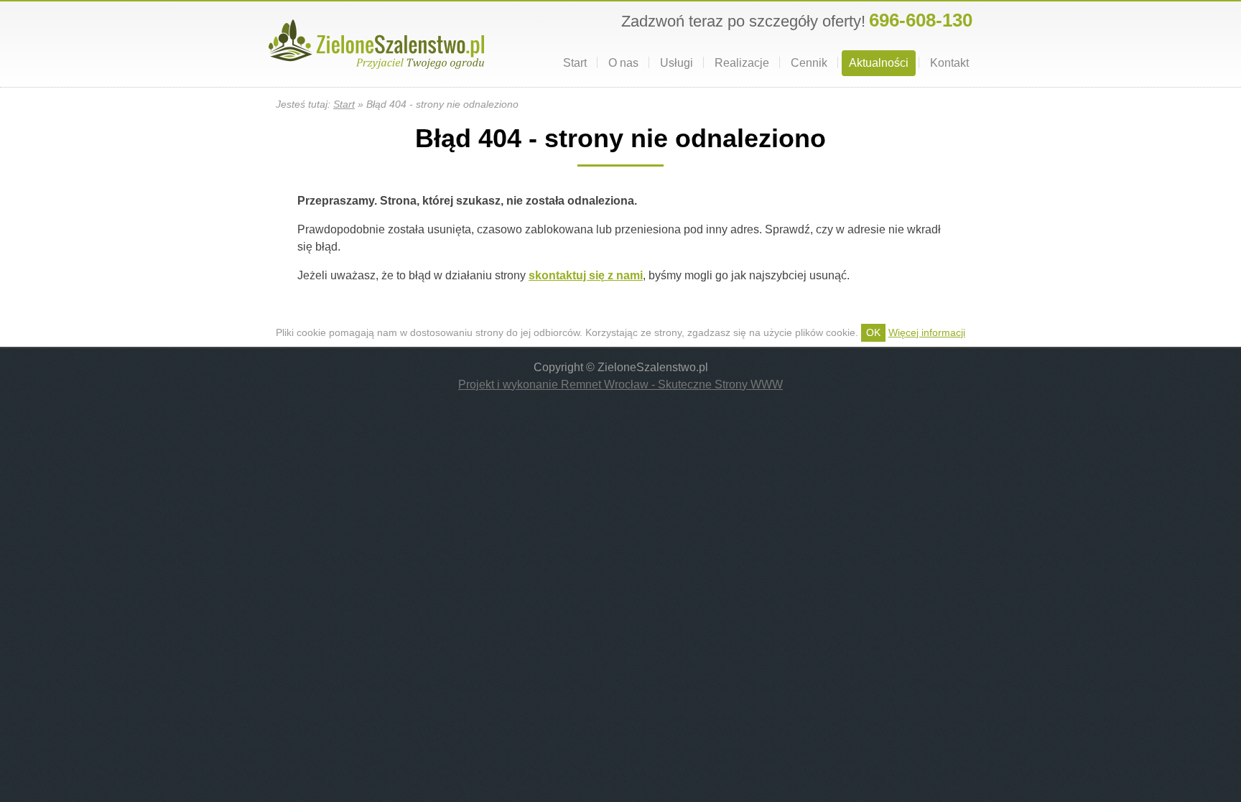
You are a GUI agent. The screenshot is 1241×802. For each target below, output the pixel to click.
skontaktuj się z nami (586, 275)
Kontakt (949, 63)
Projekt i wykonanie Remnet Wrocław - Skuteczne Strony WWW (620, 384)
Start (575, 63)
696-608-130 (920, 20)
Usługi (676, 63)
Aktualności (878, 63)
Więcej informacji (926, 332)
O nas (623, 63)
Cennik (809, 63)
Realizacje (742, 63)
